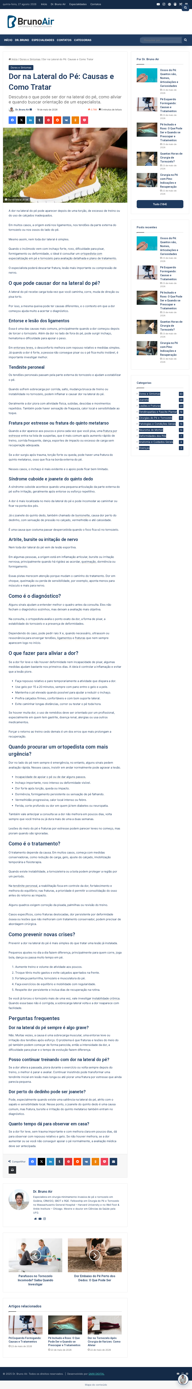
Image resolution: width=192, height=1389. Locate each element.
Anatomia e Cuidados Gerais (156, 441)
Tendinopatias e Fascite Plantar (158, 411)
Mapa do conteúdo (96, 1384)
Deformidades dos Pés (152, 435)
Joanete (144, 399)
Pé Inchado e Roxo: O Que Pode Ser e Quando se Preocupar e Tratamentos (64, 1342)
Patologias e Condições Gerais (157, 423)
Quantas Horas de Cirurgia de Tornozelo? (171, 157)
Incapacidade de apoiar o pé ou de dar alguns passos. (50, 777)
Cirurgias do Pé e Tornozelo (155, 417)
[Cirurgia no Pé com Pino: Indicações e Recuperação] (147, 180)
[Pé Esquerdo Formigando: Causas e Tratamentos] (26, 1325)
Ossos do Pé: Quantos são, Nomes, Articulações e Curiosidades (169, 78)
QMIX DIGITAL (96, 1373)
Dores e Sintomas (30, 59)
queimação (88, 561)
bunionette (82, 515)
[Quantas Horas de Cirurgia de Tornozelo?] (147, 159)
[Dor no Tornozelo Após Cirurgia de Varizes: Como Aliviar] (105, 1325)
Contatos (95, 4)
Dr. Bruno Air (58, 4)
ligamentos (64, 638)
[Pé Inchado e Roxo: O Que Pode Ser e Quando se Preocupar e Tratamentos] (65, 1325)
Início (44, 4)
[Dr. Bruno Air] (31, 22)
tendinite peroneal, (25, 886)
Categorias (82, 40)
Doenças (144, 447)
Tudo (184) (160, 204)
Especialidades (78, 4)
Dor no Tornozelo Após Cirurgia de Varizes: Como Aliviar (104, 1342)
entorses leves (23, 347)
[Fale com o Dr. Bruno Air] (183, 1379)
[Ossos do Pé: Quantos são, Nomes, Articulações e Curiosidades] (147, 75)
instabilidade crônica (105, 998)
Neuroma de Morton (151, 429)
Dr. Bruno (22, 40)
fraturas (80, 638)
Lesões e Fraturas (150, 405)
